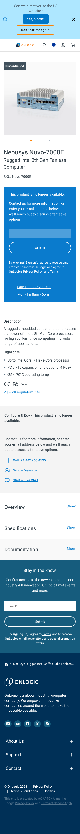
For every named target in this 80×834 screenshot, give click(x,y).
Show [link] (71, 506)
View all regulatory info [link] (22, 392)
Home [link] (6, 664)
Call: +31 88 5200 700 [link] (34, 287)
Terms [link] (54, 271)
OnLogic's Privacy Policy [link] (26, 271)
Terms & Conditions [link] (24, 791)
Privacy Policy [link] (43, 786)
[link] (25, 45)
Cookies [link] (49, 791)
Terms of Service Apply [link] (56, 803)
